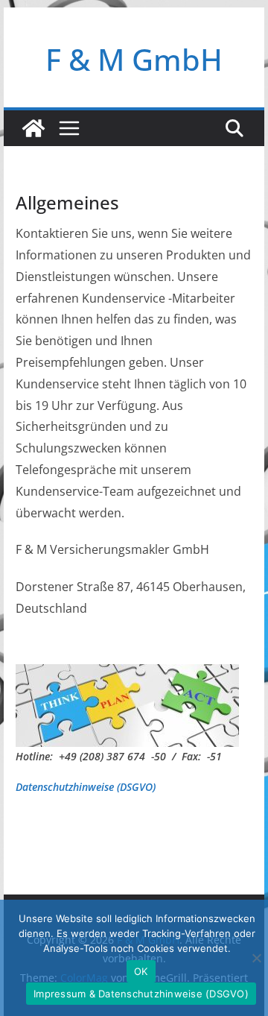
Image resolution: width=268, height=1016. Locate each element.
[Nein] (256, 957)
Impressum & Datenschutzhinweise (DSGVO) (141, 994)
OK (141, 971)
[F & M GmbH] (33, 128)
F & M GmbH (134, 59)
